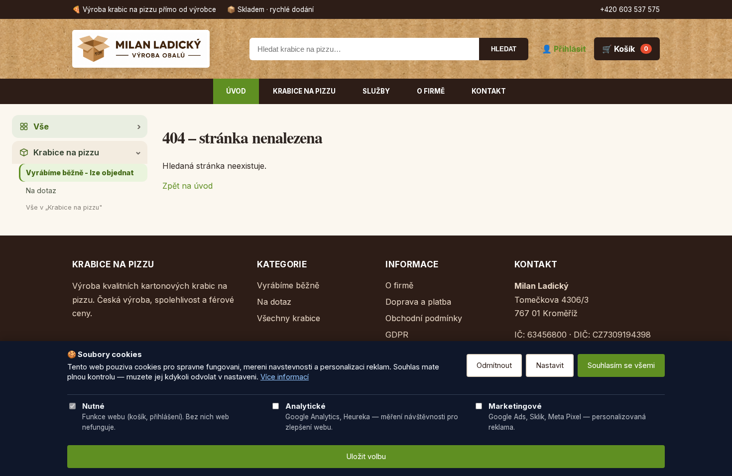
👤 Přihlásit (564, 49)
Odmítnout (494, 365)
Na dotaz (41, 190)
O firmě (431, 91)
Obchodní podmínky (423, 318)
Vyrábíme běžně (288, 285)
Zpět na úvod (187, 186)
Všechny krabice (288, 318)
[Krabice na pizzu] (154, 49)
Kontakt (489, 91)
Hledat (503, 49)
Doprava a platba (418, 302)
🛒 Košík (625, 49)
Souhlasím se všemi (621, 365)
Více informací (284, 376)
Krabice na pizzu (304, 91)
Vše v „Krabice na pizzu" (64, 207)
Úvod (236, 91)
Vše (41, 126)
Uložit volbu (366, 456)
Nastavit (550, 365)
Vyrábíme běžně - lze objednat (80, 172)
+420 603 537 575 (630, 9)
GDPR (396, 335)
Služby (376, 91)
